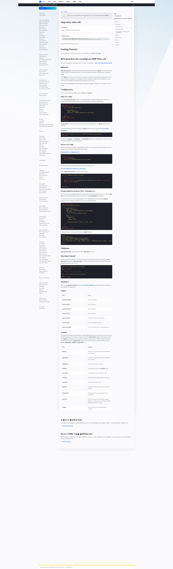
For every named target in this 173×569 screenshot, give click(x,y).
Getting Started (117, 16)
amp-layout (41, 170)
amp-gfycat (41, 121)
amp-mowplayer (43, 191)
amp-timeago (42, 269)
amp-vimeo (41, 288)
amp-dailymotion (43, 80)
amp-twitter (42, 272)
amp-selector (42, 243)
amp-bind (41, 58)
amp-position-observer (44, 223)
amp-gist (41, 122)
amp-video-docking (43, 283)
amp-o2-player (42, 206)
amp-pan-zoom (42, 216)
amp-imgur (41, 146)
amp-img (41, 145)
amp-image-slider (43, 143)
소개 (49, 1)
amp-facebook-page (43, 104)
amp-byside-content (43, 64)
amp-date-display (43, 83)
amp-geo (41, 119)
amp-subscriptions (43, 262)
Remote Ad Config (119, 29)
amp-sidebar (42, 245)
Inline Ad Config (119, 26)
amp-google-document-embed (46, 124)
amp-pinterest (42, 218)
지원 (80, 1)
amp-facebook (42, 105)
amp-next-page (42, 199)
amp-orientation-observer (45, 211)
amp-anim (41, 39)
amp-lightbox (42, 173)
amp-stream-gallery (43, 259)
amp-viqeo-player (43, 291)
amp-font (41, 109)
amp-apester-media (43, 42)
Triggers (117, 42)
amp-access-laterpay (44, 21)
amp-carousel (42, 71)
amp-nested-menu (43, 197)
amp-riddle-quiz (43, 237)
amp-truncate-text (43, 271)
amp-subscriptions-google (45, 261)
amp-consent (42, 75)
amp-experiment (43, 95)
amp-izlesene (42, 155)
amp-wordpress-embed (44, 301)
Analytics (117, 40)
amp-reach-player (43, 230)
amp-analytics (42, 37)
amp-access (42, 27)
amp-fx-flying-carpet (43, 114)
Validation (117, 35)
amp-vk (41, 293)
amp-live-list (42, 179)
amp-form (41, 111)
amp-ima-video (42, 139)
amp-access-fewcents (44, 20)
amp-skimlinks (42, 247)
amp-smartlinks (42, 250)
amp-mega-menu (43, 185)
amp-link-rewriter (43, 175)
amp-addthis (42, 35)
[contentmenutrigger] (123, 14)
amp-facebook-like (43, 102)
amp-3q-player (42, 15)
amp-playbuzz (42, 221)
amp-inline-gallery (43, 148)
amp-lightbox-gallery (44, 172)
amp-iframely (42, 138)
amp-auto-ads (42, 47)
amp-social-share (43, 252)
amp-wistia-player (43, 300)
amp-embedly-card (43, 93)
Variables (117, 44)
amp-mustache (42, 192)
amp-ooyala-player (43, 209)
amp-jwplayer (42, 160)
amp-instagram (42, 151)
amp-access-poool (43, 23)
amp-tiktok (41, 267)
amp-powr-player (43, 225)
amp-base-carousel (43, 54)
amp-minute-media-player (45, 189)
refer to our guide (96, 53)
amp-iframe (42, 136)
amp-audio (41, 46)
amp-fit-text (41, 107)
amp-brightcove (42, 63)
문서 (54, 1)
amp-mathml (42, 184)
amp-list (41, 177)
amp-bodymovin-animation (45, 59)
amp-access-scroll (43, 25)
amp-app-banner (43, 44)
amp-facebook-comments (45, 100)
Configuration (118, 24)
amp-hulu (41, 131)
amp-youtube (42, 308)
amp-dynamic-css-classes (45, 88)
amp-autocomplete (43, 49)
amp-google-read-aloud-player (46, 126)
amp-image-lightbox (43, 141)
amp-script (41, 242)
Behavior (117, 21)
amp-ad (41, 34)
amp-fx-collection (43, 112)
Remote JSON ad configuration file (70, 152)
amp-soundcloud (43, 254)
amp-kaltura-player (43, 165)
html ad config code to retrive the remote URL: (73, 168)
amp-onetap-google (43, 207)
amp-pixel (41, 219)
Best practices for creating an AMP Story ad (123, 19)
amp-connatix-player (44, 73)
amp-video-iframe (43, 284)
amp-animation (42, 41)
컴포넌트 (66, 11)
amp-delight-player (43, 87)
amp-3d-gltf (42, 13)
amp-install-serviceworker (45, 153)
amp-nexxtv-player (43, 201)
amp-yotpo (41, 306)
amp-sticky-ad (42, 257)
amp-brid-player (43, 61)
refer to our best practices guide (103, 63)
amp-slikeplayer (42, 248)
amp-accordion (42, 28)
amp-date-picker (43, 85)
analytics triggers (88, 285)
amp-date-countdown (44, 81)
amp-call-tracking (43, 70)
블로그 (74, 1)
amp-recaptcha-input (44, 231)
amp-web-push (42, 298)
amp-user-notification (44, 278)
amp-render (42, 235)
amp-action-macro (43, 30)
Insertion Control (118, 37)
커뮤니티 (61, 1)
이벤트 (68, 1)
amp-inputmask (42, 150)
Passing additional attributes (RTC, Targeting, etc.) (122, 32)
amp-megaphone (43, 187)
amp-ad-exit (42, 32)
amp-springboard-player (44, 255)
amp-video (41, 286)
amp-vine (41, 289)
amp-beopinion (42, 56)
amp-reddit (41, 233)
